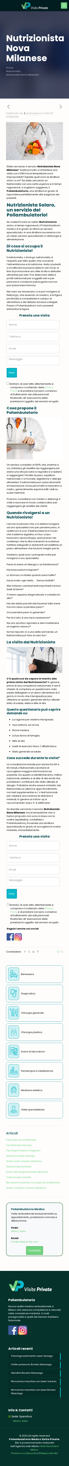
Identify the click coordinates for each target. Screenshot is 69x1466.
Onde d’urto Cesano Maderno (24, 1161)
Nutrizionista (13, 71)
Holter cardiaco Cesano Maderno (26, 1188)
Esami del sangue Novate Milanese (27, 1172)
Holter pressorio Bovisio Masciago (31, 1364)
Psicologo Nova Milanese (21, 1140)
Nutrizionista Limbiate (18, 1166)
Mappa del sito (49, 1453)
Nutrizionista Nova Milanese (22, 74)
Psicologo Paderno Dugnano (23, 1150)
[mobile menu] (64, 5)
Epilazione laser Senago (20, 1156)
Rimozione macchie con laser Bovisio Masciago (33, 1391)
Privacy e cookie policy (24, 1453)
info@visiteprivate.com (24, 1241)
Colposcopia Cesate (18, 1177)
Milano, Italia (18, 1231)
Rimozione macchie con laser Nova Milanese (33, 1182)
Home (9, 67)
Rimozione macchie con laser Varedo (33, 1381)
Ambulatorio (33, 113)
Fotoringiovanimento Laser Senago (32, 1356)
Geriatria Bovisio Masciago (27, 1373)
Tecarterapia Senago (19, 1145)
